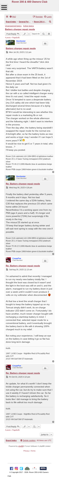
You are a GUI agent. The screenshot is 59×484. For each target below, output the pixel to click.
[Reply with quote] (45, 43)
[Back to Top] (53, 478)
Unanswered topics (13, 26)
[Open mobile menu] (4, 7)
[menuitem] (12, 17)
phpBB (20, 446)
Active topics (28, 26)
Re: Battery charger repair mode (23, 183)
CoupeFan (16, 258)
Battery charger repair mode (20, 29)
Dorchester (20, 41)
